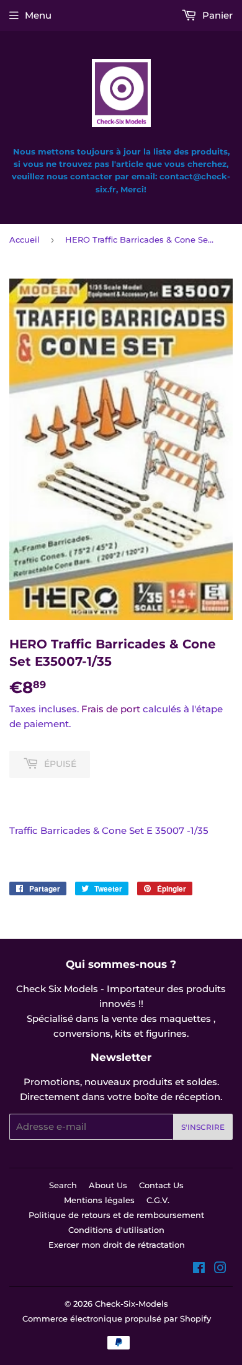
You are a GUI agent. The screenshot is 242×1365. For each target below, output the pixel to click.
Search (63, 1185)
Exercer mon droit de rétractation (116, 1245)
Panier (216, 15)
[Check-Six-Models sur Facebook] (198, 1269)
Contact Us (161, 1185)
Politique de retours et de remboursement (116, 1215)
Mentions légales (99, 1200)
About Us (108, 1185)
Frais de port (110, 709)
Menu (38, 15)
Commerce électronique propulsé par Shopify (116, 1318)
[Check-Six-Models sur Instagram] (220, 1269)
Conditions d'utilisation (116, 1230)
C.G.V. (157, 1200)
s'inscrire (203, 1127)
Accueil (24, 239)
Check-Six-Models (131, 1304)
